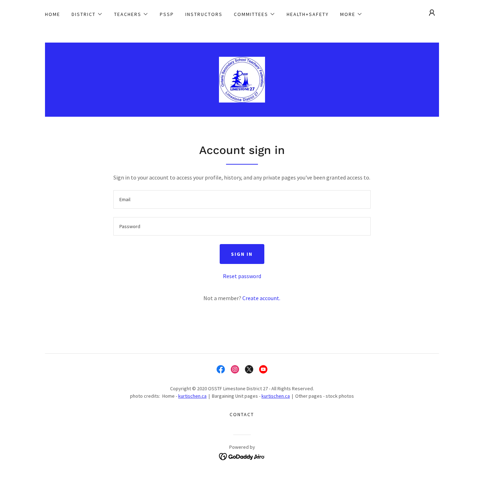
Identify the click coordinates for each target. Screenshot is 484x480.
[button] (87, 14)
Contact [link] (242, 414)
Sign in (242, 254)
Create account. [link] (261, 298)
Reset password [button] (242, 276)
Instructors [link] (204, 14)
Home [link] (52, 14)
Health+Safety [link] (308, 14)
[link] (242, 78)
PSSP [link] (167, 14)
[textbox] (241, 199)
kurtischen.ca (192, 396)
